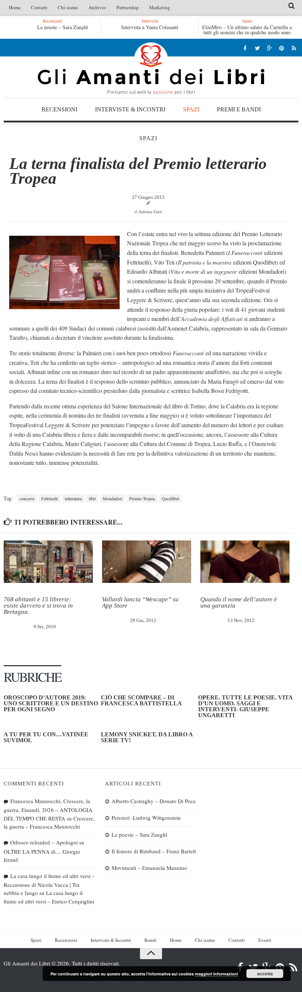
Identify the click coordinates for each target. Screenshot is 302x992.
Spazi (191, 109)
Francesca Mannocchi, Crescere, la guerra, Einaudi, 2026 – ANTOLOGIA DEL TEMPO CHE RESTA (48, 809)
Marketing (159, 7)
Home (15, 7)
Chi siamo (68, 7)
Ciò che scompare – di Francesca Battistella (141, 700)
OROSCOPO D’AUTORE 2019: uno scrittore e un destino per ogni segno (51, 703)
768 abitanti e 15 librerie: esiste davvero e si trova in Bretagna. (38, 605)
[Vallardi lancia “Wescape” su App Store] (146, 561)
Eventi (264, 940)
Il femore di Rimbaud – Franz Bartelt (154, 851)
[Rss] (293, 47)
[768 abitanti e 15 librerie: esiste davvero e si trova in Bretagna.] (48, 561)
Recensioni (59, 109)
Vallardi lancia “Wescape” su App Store (140, 602)
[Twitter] (257, 47)
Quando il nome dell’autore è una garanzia (238, 602)
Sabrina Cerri (150, 212)
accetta (265, 973)
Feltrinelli (49, 498)
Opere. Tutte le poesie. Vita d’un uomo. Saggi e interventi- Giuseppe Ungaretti (245, 706)
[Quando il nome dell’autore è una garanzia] (244, 561)
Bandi (150, 940)
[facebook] (245, 47)
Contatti (39, 7)
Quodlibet (170, 498)
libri (92, 498)
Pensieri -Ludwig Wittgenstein (146, 817)
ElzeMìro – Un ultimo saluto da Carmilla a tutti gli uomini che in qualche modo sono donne (247, 32)
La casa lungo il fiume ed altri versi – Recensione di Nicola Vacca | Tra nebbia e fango (49, 884)
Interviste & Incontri (130, 109)
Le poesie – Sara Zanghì (61, 27)
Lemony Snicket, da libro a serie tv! (147, 737)
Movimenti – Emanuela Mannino (149, 867)
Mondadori (112, 498)
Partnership (127, 7)
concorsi (27, 498)
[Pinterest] (281, 47)
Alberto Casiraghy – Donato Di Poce (154, 801)
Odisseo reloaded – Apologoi (44, 842)
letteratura (73, 498)
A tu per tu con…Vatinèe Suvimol (46, 737)
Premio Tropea (142, 498)
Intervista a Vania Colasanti (149, 27)
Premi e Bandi (239, 109)
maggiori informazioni (216, 974)
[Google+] (269, 47)
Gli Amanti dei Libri (151, 68)
